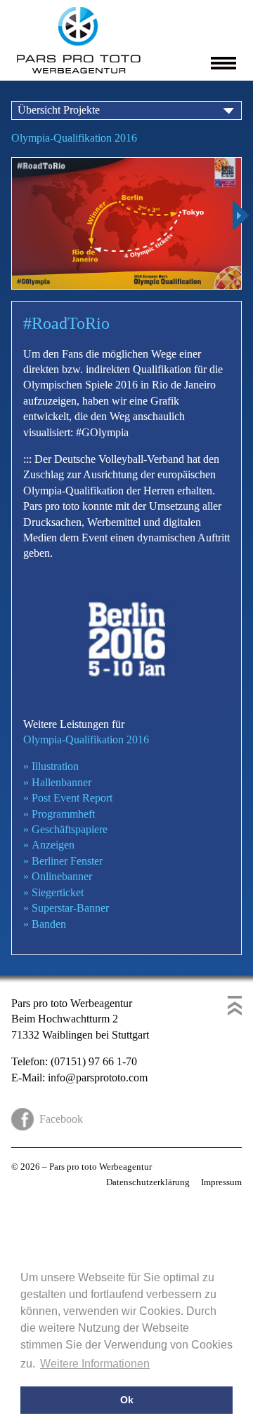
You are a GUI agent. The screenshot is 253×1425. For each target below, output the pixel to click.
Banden (44, 924)
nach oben (235, 1005)
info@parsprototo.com (98, 1077)
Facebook (61, 1119)
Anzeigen (48, 845)
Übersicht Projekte (59, 110)
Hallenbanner (57, 782)
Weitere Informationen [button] (95, 1364)
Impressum (221, 1182)
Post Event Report (67, 798)
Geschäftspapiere (65, 829)
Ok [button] (127, 1399)
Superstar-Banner (66, 908)
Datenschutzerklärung (148, 1182)
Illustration (51, 766)
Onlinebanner (57, 876)
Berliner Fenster (63, 861)
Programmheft (59, 814)
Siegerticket (53, 892)
